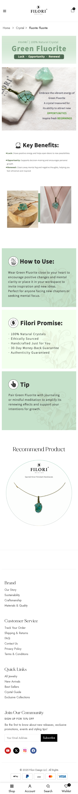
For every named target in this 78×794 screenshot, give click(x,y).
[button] (72, 11)
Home (6, 28)
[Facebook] (33, 750)
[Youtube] (8, 750)
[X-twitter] (16, 750)
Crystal (20, 28)
